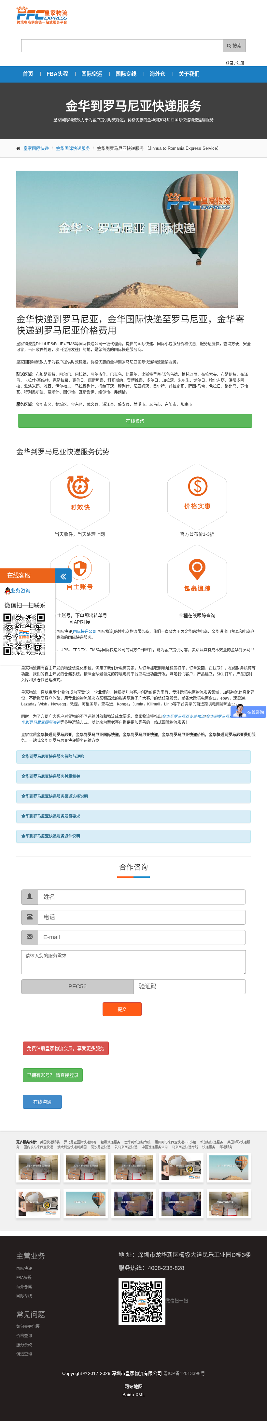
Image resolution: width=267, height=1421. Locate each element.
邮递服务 (225, 1147)
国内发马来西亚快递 (38, 1147)
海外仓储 (24, 1287)
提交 (122, 1009)
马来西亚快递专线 (185, 1147)
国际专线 (126, 74)
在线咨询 (135, 421)
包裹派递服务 (110, 1142)
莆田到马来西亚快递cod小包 (175, 1142)
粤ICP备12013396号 (184, 1373)
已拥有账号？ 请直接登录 (52, 1075)
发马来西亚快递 (126, 1147)
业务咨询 (20, 590)
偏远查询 (24, 1354)
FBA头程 (57, 74)
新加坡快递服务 (211, 1142)
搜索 (236, 45)
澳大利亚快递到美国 (72, 1147)
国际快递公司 (84, 631)
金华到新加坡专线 (137, 1142)
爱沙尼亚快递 (100, 1147)
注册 (240, 63)
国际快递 (24, 1268)
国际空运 (91, 74)
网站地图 (133, 1386)
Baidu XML (133, 1394)
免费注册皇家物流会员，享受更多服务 (66, 1048)
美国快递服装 (50, 1142)
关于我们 (189, 74)
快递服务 (208, 1147)
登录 (229, 63)
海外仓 (157, 74)
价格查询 (24, 1336)
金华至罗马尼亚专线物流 (183, 716)
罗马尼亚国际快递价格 (80, 1142)
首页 (28, 74)
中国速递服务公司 (155, 1147)
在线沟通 (42, 1101)
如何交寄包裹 (28, 1326)
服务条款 (24, 1345)
